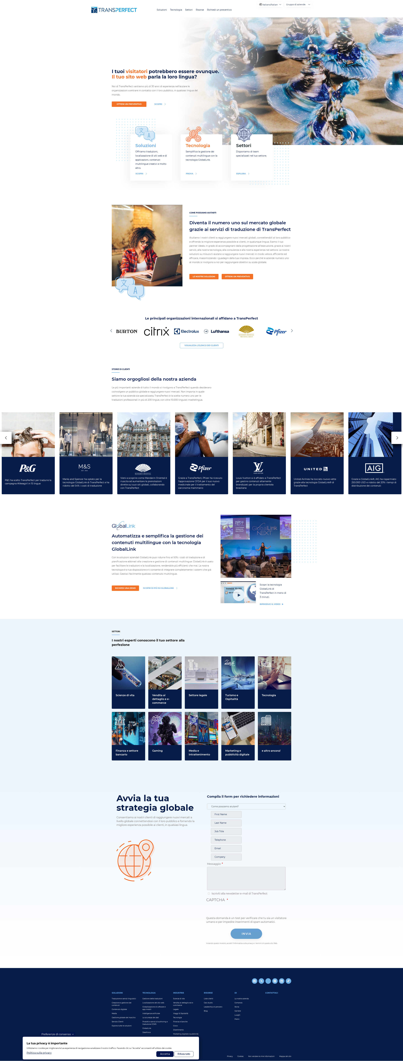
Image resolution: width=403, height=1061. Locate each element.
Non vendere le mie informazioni (261, 1056)
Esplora (241, 173)
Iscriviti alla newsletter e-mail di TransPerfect (239, 893)
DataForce (146, 1032)
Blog (206, 1011)
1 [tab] (391, 73)
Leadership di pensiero (213, 1007)
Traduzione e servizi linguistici (124, 999)
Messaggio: (214, 863)
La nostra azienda (242, 999)
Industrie (178, 993)
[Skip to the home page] (114, 10)
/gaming (153, 713)
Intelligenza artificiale (151, 1013)
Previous (111, 330)
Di (236, 993)
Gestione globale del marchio (124, 1018)
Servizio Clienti (117, 1022)
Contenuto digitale (119, 1009)
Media (114, 1013)
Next (291, 330)
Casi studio (208, 1003)
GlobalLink (146, 1028)
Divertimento (178, 1030)
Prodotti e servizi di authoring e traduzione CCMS (155, 1023)
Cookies (240, 1056)
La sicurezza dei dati (150, 1018)
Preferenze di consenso (56, 1034)
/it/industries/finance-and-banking (128, 715)
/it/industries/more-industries (270, 715)
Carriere (238, 1011)
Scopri (139, 173)
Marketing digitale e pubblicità (185, 1034)
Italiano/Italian (270, 4)
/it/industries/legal (196, 658)
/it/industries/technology (273, 658)
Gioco (175, 1026)
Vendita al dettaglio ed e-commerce (183, 1004)
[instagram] (275, 981)
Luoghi (237, 1015)
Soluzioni (162, 10)
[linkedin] (281, 981)
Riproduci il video (270, 604)
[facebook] (254, 981)
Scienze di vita (179, 999)
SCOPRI (158, 104)
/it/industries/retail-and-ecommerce (163, 660)
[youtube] (268, 981)
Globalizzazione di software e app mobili (154, 1008)
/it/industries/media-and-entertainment (200, 715)
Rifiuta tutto (184, 1054)
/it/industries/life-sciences (128, 658)
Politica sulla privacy (39, 1052)
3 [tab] (391, 83)
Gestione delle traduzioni (152, 999)
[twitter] (261, 981)
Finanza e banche (180, 1022)
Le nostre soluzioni (204, 276)
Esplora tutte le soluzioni (122, 1026)
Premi (237, 1019)
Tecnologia (176, 10)
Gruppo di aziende (295, 4)
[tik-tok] (288, 981)
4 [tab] (391, 89)
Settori (189, 10)
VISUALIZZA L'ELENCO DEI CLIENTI (201, 345)
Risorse (200, 10)
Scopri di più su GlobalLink (158, 588)
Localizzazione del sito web (153, 1003)
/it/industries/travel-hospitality (233, 660)
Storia (237, 1007)
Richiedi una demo (125, 588)
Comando (238, 1003)
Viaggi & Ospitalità (180, 1013)
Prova (189, 173)
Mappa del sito (285, 1056)
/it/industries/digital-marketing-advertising (235, 715)
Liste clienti (208, 999)
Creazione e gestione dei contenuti (121, 1004)
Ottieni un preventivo (129, 104)
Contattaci (271, 993)
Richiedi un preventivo (219, 10)
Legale (176, 1009)
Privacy (230, 1056)
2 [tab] (391, 78)
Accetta (165, 1053)
